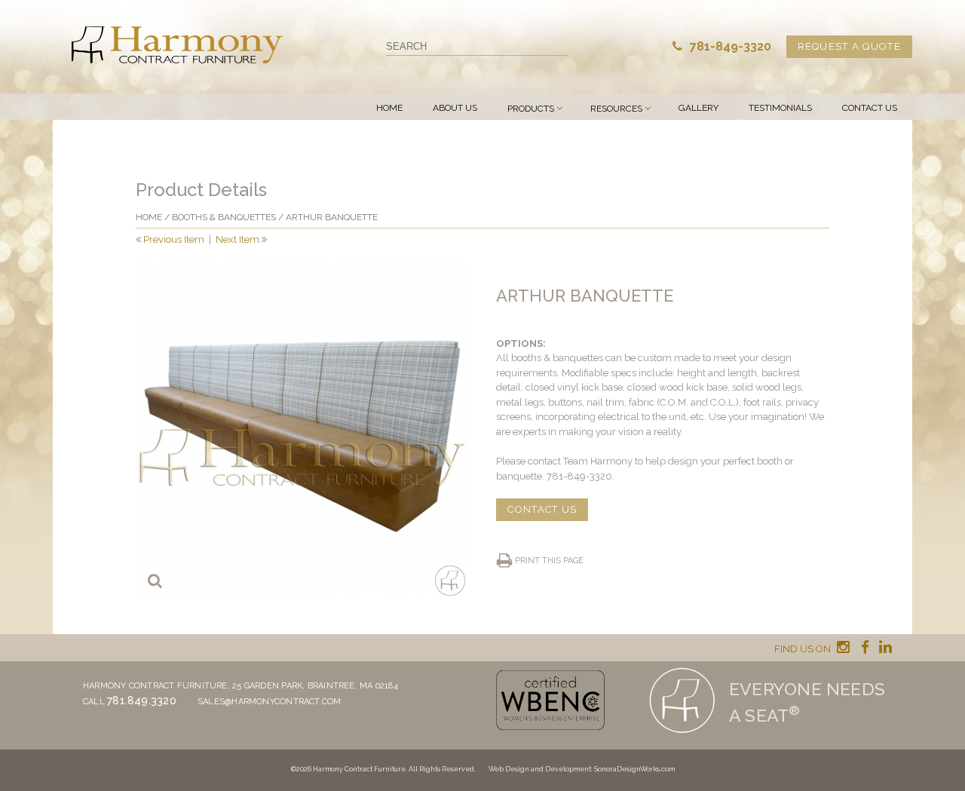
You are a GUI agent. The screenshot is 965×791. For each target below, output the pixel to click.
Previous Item (173, 239)
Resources (616, 108)
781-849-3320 (729, 46)
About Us (455, 108)
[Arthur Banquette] (302, 429)
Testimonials (780, 108)
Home (389, 108)
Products (530, 108)
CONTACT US (542, 509)
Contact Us (869, 108)
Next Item (237, 239)
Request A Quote (850, 46)
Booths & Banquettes (224, 217)
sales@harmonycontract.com (270, 702)
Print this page (549, 561)
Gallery (698, 108)
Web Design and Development (540, 769)
